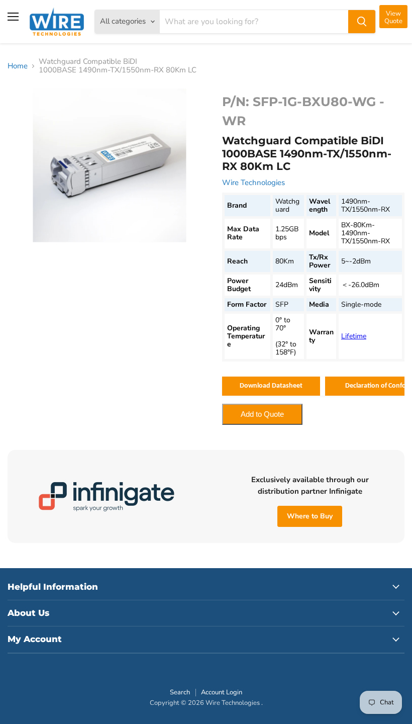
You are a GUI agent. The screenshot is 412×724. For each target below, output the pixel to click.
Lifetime (353, 336)
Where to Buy (310, 516)
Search (180, 692)
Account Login (221, 692)
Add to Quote (262, 414)
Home (18, 66)
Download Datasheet (271, 386)
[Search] (361, 21)
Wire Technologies (253, 182)
